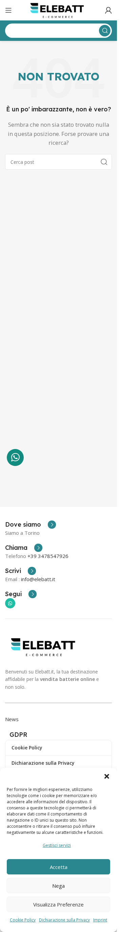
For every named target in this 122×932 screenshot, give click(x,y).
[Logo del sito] (58, 9)
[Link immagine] (44, 646)
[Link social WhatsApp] (10, 603)
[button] (106, 776)
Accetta (58, 867)
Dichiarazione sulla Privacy (64, 920)
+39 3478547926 (47, 556)
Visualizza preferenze (58, 904)
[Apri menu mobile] (8, 10)
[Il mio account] (108, 10)
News (12, 719)
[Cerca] (104, 162)
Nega (58, 885)
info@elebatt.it (38, 579)
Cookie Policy (23, 920)
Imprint (100, 920)
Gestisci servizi (57, 845)
